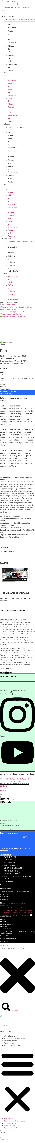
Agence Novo (9, 881)
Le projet (10, 133)
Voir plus (3, 790)
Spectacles (4, 1025)
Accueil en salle (9, 1043)
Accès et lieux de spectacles (14, 1038)
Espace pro (11, 161)
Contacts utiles (11, 176)
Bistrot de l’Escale (10, 1041)
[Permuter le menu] (3, 11)
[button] (9, 274)
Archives (11, 182)
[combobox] (17, 948)
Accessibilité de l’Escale (12, 1045)
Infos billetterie (12, 26)
